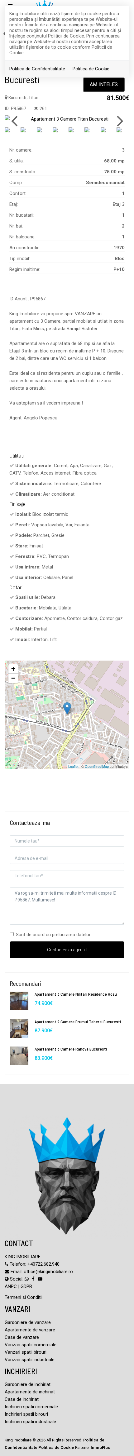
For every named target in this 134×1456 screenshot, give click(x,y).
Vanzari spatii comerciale (30, 1345)
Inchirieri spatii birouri (26, 1414)
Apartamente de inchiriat (30, 1392)
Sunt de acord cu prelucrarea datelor (53, 934)
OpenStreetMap (97, 766)
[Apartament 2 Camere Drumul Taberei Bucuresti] (19, 1028)
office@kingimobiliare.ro (48, 1271)
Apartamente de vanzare (30, 1330)
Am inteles (104, 84)
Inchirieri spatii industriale (30, 1421)
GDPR (26, 1286)
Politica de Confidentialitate (37, 69)
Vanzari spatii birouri (25, 1352)
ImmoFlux (100, 1447)
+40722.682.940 (43, 1264)
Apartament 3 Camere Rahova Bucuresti (71, 1048)
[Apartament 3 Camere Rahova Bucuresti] (19, 1055)
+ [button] (13, 669)
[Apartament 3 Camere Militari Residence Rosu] (19, 1000)
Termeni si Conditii (23, 1297)
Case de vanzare (22, 1337)
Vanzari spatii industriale (30, 1359)
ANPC (11, 1286)
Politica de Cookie (91, 69)
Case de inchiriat (22, 1399)
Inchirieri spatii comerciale (31, 1407)
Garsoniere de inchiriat (27, 1384)
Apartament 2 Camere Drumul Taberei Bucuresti (78, 1021)
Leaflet (73, 766)
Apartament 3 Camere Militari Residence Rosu (76, 994)
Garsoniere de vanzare (28, 1322)
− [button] (13, 678)
